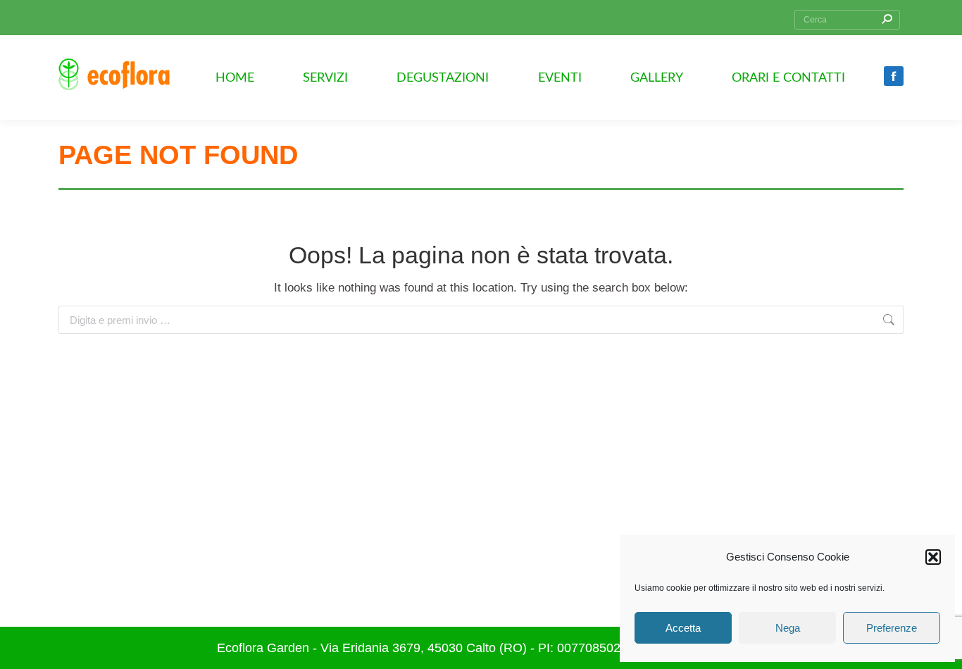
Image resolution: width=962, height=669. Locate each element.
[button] (933, 557)
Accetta (683, 628)
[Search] (887, 20)
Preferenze (891, 628)
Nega (787, 628)
